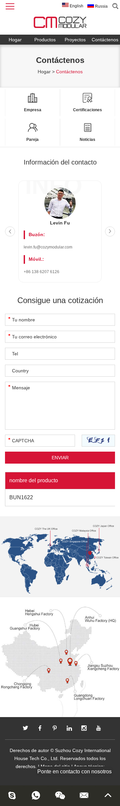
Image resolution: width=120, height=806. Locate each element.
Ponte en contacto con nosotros (74, 771)
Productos (45, 39)
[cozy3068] (12, 795)
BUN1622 (21, 497)
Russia (101, 6)
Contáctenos (105, 39)
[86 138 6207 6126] (36, 795)
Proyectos (75, 39)
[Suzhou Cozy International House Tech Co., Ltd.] (60, 21)
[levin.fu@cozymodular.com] (84, 795)
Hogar (15, 39)
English (76, 6)
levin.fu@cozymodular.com (48, 247)
